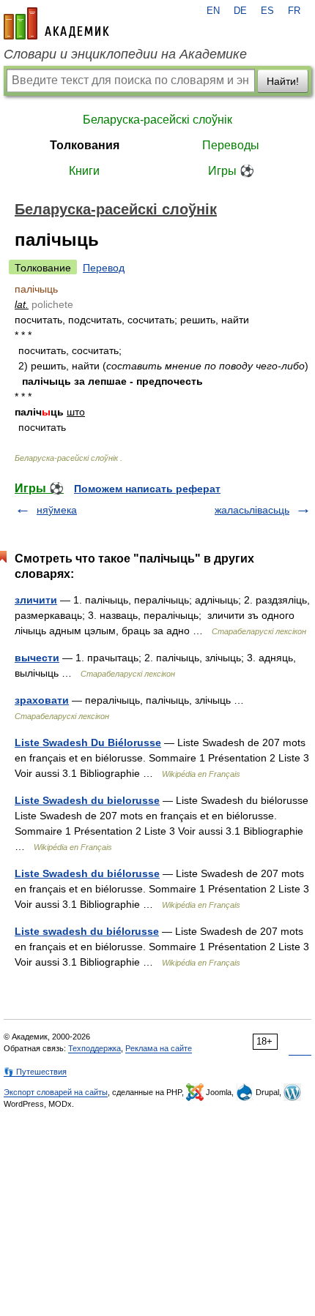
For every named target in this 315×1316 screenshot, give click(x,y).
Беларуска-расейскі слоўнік (157, 119)
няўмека (57, 510)
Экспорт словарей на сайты (56, 1092)
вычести (37, 657)
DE (240, 11)
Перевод (104, 268)
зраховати (42, 700)
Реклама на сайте (158, 1048)
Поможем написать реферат (147, 489)
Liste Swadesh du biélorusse (87, 873)
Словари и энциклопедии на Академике (125, 54)
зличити (36, 600)
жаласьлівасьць (252, 510)
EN (213, 11)
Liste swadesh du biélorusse (87, 931)
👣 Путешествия (35, 1071)
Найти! (283, 81)
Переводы (230, 145)
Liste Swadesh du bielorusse (87, 800)
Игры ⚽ (231, 171)
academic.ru (56, 23)
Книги (84, 171)
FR (294, 11)
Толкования (84, 145)
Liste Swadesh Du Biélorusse (88, 742)
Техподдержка (94, 1048)
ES (267, 11)
